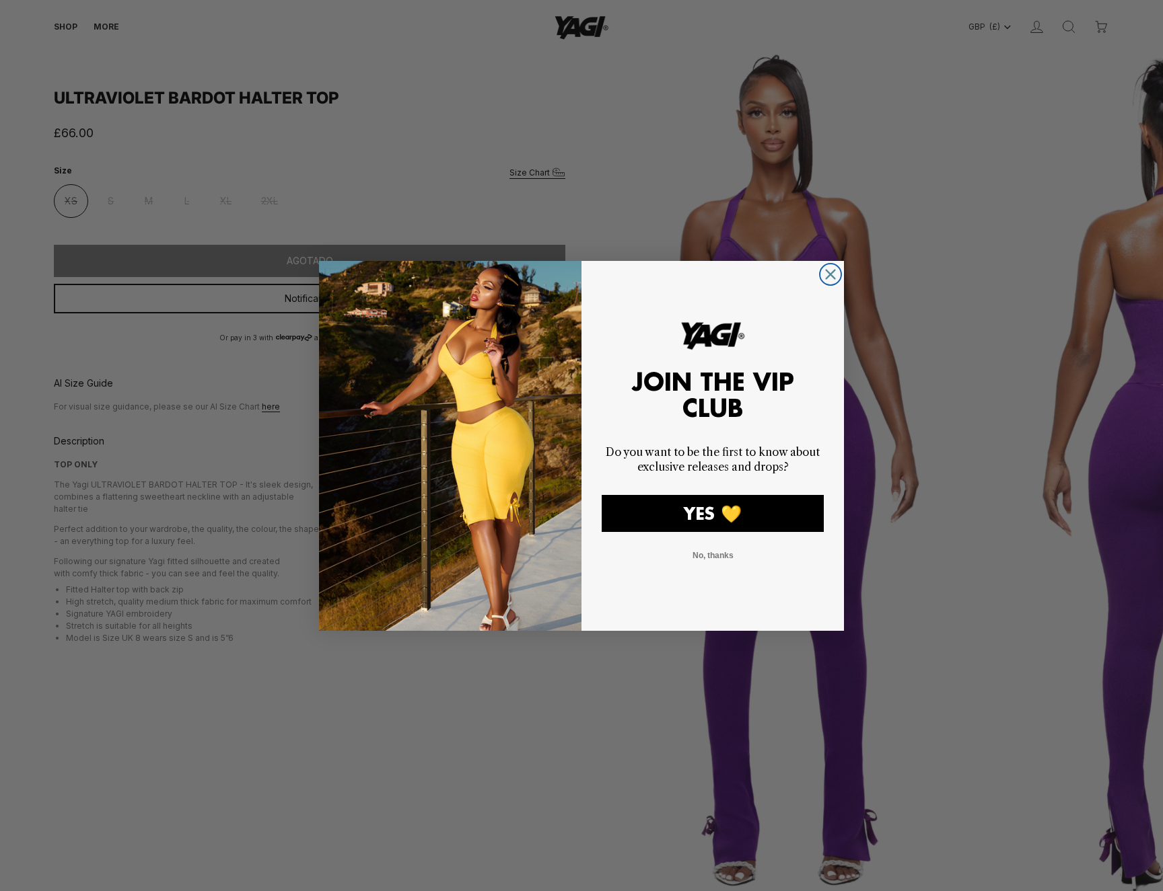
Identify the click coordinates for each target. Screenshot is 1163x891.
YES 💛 (713, 513)
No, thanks (713, 555)
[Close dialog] (830, 274)
